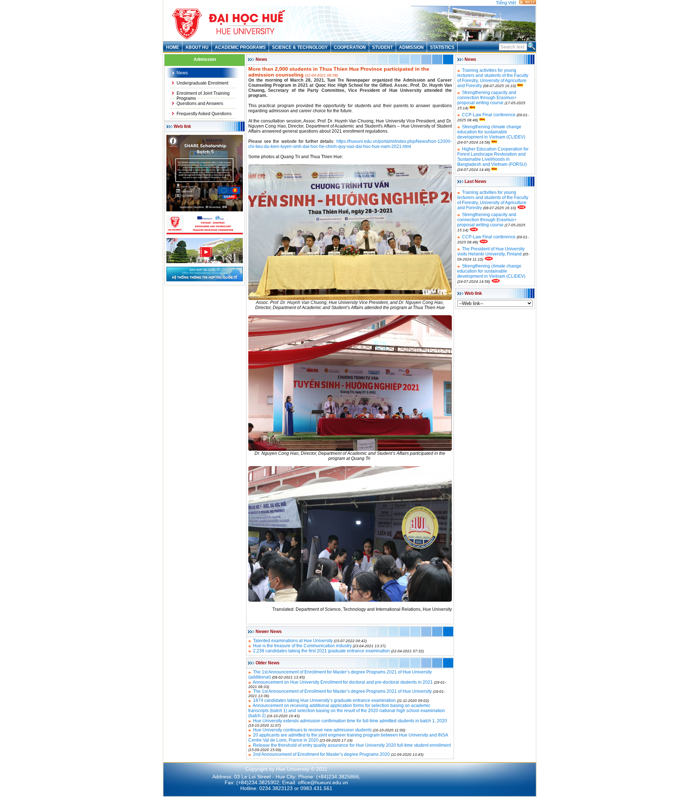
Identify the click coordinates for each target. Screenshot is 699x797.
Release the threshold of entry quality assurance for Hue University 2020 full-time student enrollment (352, 745)
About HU (197, 47)
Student (382, 47)
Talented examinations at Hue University (293, 640)
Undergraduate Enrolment (202, 83)
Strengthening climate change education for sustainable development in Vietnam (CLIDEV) (491, 132)
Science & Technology (300, 47)
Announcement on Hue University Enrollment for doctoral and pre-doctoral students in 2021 (343, 682)
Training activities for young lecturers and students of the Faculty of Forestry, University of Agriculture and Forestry (492, 78)
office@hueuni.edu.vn (323, 782)
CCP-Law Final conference (489, 114)
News (182, 72)
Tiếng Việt (506, 2)
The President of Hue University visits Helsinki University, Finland (491, 251)
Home (172, 47)
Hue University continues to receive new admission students (312, 729)
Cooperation (350, 47)
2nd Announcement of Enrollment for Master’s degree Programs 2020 (321, 754)
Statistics (442, 47)
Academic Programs (240, 47)
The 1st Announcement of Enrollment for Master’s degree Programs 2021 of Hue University (342, 691)
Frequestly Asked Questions (204, 113)
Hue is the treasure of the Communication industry (302, 645)
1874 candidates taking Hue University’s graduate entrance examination (324, 700)
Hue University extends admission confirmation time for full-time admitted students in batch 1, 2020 (350, 720)
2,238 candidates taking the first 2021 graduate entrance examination (321, 650)
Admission (411, 47)
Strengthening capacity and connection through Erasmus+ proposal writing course (487, 97)
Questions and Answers (200, 103)
